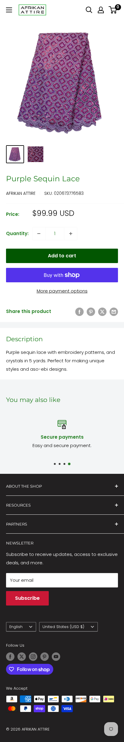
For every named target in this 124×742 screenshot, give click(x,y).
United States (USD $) (63, 626)
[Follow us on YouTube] (56, 656)
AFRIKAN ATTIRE (21, 193)
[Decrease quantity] (39, 233)
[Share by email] (114, 311)
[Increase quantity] (70, 233)
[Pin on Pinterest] (91, 311)
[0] (113, 10)
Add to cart (62, 255)
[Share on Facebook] (79, 311)
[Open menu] (9, 10)
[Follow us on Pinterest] (44, 656)
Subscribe (27, 598)
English (16, 626)
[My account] (101, 10)
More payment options (62, 291)
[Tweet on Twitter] (102, 311)
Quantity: (17, 233)
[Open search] (89, 10)
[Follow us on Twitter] (21, 656)
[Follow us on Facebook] (10, 656)
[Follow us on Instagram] (33, 656)
